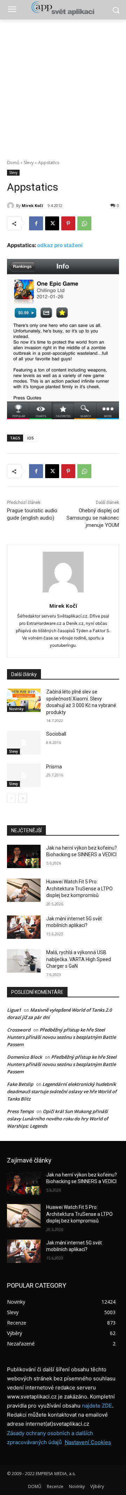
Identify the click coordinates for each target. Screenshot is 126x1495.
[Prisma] (24, 775)
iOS (30, 437)
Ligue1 (14, 1010)
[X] (52, 223)
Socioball (56, 734)
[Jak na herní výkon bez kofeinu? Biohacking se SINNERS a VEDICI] (24, 856)
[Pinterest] (68, 223)
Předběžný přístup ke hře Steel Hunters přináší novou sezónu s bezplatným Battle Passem (61, 1037)
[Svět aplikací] (63, 8)
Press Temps (20, 1111)
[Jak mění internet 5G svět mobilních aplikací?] (24, 927)
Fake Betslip (20, 1084)
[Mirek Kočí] (11, 205)
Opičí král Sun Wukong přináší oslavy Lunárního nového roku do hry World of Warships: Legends (57, 1118)
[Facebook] (36, 223)
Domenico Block (24, 1057)
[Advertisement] (63, 85)
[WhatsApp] (84, 223)
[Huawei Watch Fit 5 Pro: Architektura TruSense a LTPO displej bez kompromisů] (24, 890)
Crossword (18, 1030)
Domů (13, 163)
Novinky (16, 708)
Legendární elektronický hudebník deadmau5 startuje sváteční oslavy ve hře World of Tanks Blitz (62, 1091)
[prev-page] (11, 798)
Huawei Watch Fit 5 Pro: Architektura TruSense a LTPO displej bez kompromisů (79, 888)
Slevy (29, 163)
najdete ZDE (97, 1405)
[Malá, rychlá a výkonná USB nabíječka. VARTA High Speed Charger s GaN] (24, 961)
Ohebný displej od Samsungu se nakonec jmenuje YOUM (92, 517)
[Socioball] (24, 742)
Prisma (54, 766)
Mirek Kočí (32, 205)
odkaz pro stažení (60, 245)
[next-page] (22, 798)
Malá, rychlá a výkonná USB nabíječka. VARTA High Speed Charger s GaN (78, 959)
